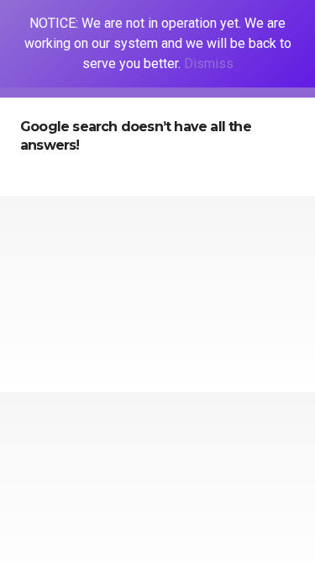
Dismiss (209, 63)
